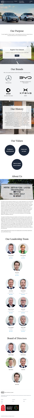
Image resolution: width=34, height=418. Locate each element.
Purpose (2, 399)
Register (17, 55)
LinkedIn (17, 275)
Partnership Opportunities (21, 2)
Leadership (13, 399)
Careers (15, 1)
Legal (24, 401)
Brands (2, 401)
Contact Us (31, 2)
